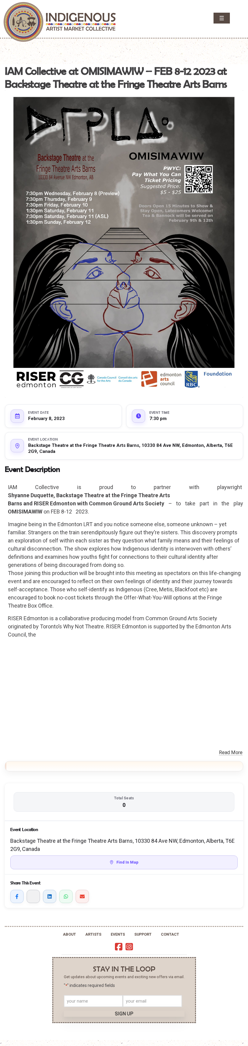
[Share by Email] (82, 896)
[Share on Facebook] (17, 896)
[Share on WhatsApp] (66, 896)
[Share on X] (33, 896)
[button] (222, 18)
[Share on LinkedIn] (49, 896)
